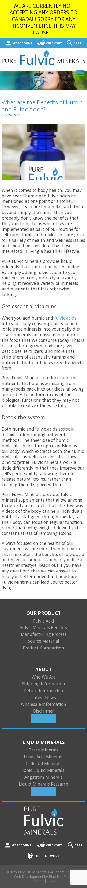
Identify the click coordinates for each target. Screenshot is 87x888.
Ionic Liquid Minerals (43, 770)
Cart (77, 43)
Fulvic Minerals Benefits (43, 627)
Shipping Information (43, 684)
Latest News (43, 697)
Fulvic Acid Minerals (43, 757)
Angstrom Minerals (43, 777)
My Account (22, 43)
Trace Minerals (43, 750)
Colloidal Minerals (43, 763)
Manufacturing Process (43, 634)
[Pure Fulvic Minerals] (43, 64)
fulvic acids (65, 318)
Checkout (54, 43)
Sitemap (37, 881)
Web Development (28, 876)
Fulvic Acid (43, 621)
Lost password (46, 856)
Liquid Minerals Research (43, 784)
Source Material (43, 641)
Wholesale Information (43, 704)
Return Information (43, 690)
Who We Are (44, 677)
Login (51, 881)
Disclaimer (43, 711)
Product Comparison (43, 648)
